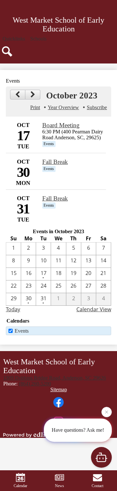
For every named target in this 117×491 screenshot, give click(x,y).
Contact (97, 486)
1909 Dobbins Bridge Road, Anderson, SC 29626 (54, 378)
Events (22, 331)
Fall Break (55, 161)
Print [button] (35, 107)
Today (13, 309)
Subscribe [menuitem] (97, 107)
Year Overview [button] (63, 107)
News (59, 486)
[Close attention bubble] (106, 412)
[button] (14, 38)
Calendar (20, 486)
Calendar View (93, 309)
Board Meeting (61, 125)
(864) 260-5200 (35, 383)
